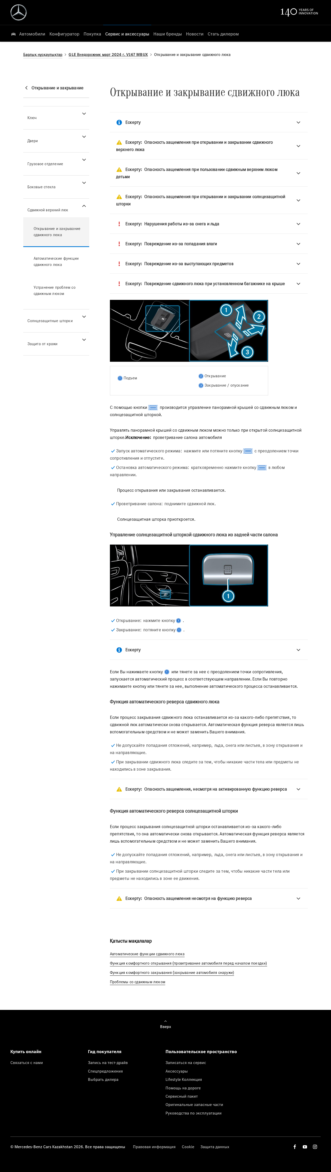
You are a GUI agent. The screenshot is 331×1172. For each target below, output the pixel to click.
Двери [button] (32, 140)
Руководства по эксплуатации (194, 1113)
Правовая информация (154, 1146)
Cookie (188, 1146)
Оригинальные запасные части (194, 1104)
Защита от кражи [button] (42, 343)
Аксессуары (177, 1071)
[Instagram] (315, 1147)
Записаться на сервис (186, 1062)
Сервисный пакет (182, 1096)
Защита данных (214, 1146)
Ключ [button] (32, 117)
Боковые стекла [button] (41, 187)
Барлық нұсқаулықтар (43, 54)
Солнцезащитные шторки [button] (50, 320)
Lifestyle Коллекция (184, 1079)
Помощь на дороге (183, 1087)
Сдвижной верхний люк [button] (48, 210)
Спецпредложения (105, 1071)
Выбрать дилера (103, 1079)
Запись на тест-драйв (108, 1062)
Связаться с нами (26, 1062)
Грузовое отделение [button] (45, 164)
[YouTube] (305, 1147)
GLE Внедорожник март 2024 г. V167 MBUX (108, 54)
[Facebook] (295, 1147)
